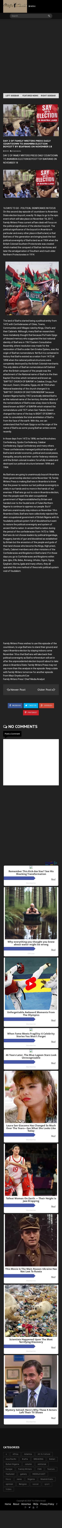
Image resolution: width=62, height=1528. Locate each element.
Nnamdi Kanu (47, 1479)
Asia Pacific (11, 1459)
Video (8, 1489)
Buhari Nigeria (12, 1464)
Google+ (48, 706)
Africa (15, 1454)
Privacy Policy (47, 1504)
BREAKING (38, 1459)
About (16, 1504)
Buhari (52, 1459)
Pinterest (32, 713)
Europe (9, 1469)
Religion (23, 1484)
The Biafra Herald (38, 1501)
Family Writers (25, 1469)
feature (51, 1469)
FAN (39, 1469)
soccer (36, 1484)
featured (10, 1474)
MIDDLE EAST (39, 1474)
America (28, 1454)
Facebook (16, 706)
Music (8, 1479)
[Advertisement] (31, 56)
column (28, 1464)
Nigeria (31, 1479)
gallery (23, 1474)
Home (8, 1504)
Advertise (26, 1504)
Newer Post (18, 689)
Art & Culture (44, 1454)
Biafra (25, 1459)
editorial (42, 1464)
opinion (9, 1484)
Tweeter (32, 706)
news (19, 1479)
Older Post (45, 689)
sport (47, 1484)
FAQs (35, 1504)
